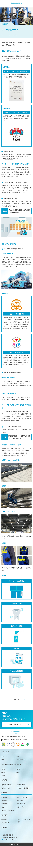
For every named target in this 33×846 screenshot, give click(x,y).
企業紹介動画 (20, 807)
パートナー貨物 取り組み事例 (11, 764)
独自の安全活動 (5, 788)
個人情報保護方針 (8, 835)
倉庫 (2, 760)
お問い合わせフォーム (16, 724)
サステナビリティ (21, 760)
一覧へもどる (16, 699)
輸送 (2, 756)
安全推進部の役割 (6, 785)
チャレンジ (5, 752)
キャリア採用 (5, 823)
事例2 (3, 772)
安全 (17, 756)
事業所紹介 (19, 801)
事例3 (3, 775)
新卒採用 (4, 820)
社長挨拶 (4, 797)
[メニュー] (30, 3)
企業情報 (4, 792)
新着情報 (4, 827)
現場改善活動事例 (21, 785)
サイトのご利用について (10, 839)
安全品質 (4, 780)
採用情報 (4, 815)
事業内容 (4, 804)
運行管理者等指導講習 (22, 788)
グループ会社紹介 (21, 804)
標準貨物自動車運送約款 (10, 837)
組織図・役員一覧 (21, 797)
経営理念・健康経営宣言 (8, 810)
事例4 (18, 769)
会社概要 (4, 801)
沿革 (2, 807)
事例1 (3, 769)
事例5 (18, 772)
